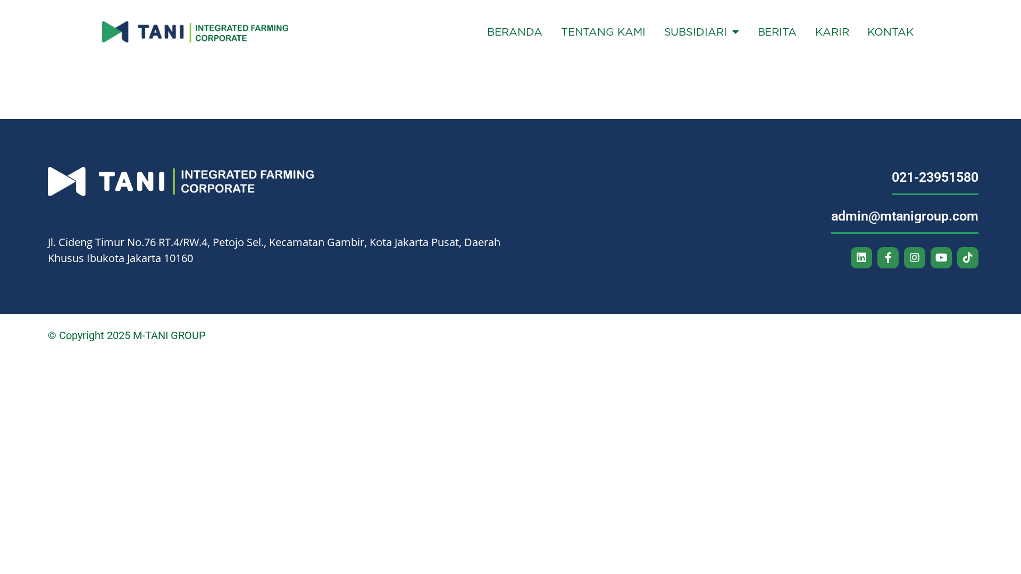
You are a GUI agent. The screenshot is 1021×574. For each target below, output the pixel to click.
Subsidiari (695, 32)
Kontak (890, 32)
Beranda (514, 32)
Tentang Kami (603, 32)
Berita (777, 32)
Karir (832, 32)
